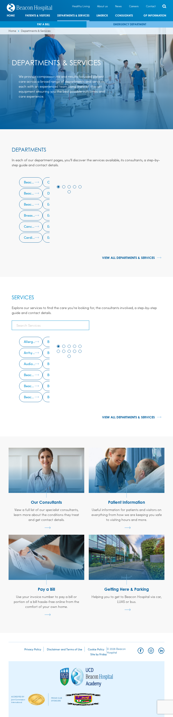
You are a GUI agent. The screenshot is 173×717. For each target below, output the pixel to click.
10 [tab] (80, 351)
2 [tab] (63, 186)
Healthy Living (81, 6)
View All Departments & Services (128, 257)
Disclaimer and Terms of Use (64, 649)
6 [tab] (69, 191)
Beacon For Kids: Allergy (33, 374)
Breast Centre (33, 215)
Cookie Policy (96, 649)
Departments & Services (73, 15)
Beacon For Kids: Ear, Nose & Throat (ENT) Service (33, 396)
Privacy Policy (32, 649)
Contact (151, 6)
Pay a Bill (43, 24)
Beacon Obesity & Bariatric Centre (33, 204)
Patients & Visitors (37, 15)
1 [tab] (58, 186)
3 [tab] (69, 186)
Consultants (124, 15)
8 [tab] (69, 351)
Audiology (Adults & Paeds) (33, 363)
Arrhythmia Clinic (33, 352)
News (118, 6)
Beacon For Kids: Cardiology (33, 385)
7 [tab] (63, 351)
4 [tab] (74, 186)
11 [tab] (69, 356)
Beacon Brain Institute (33, 182)
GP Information (154, 15)
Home (11, 15)
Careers (134, 6)
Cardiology (32, 237)
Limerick (102, 15)
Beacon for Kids (33, 193)
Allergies (30, 341)
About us (102, 6)
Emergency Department (129, 24)
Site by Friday (98, 654)
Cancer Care (33, 226)
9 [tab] (74, 351)
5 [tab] (80, 186)
